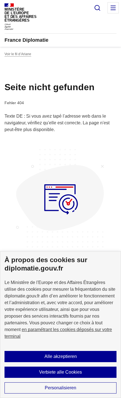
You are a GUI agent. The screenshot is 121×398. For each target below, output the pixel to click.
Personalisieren (60, 387)
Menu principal (113, 7)
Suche (97, 7)
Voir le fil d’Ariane (18, 54)
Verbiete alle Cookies (60, 372)
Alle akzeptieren (60, 356)
